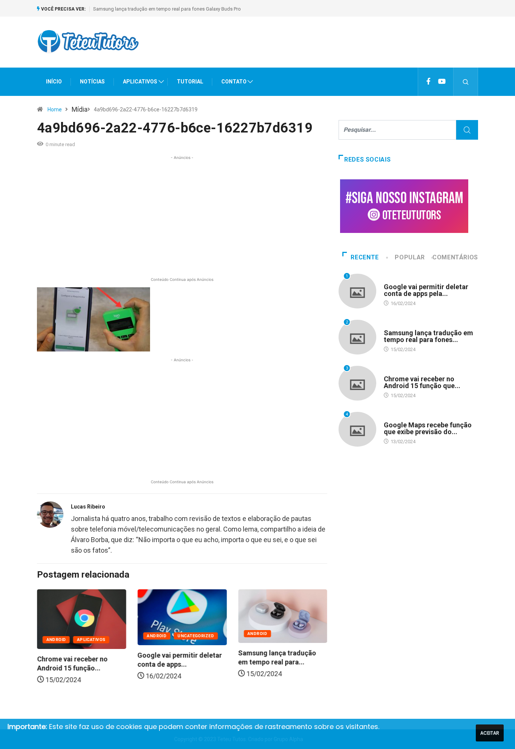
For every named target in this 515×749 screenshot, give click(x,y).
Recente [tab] (365, 257)
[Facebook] (428, 81)
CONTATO (234, 82)
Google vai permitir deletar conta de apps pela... (426, 290)
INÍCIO (54, 82)
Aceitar (489, 733)
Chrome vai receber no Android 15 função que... (422, 382)
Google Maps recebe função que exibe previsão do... (428, 428)
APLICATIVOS (140, 82)
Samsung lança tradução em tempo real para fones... (428, 336)
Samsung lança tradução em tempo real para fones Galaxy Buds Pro (167, 9)
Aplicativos (91, 639)
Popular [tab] (410, 257)
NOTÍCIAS (92, 82)
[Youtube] (442, 81)
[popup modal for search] (466, 82)
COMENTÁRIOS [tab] (455, 257)
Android (56, 639)
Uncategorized (196, 635)
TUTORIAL (190, 82)
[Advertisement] (341, 49)
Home (55, 109)
